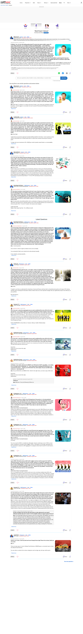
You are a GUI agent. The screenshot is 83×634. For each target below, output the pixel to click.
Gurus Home (3, 5)
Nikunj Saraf (16, 36)
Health (25, 28)
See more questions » (69, 561)
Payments (27, 2)
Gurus (60, 2)
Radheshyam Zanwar (18, 332)
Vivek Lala (16, 263)
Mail (34, 2)
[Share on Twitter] (67, 73)
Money (45, 2)
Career (57, 28)
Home (21, 2)
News (38, 2)
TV (64, 2)
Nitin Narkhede (17, 152)
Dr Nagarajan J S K (18, 393)
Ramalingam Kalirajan (18, 185)
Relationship (47, 28)
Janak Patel (16, 534)
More (68, 2)
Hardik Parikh (16, 117)
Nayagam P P (16, 304)
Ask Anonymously (57, 80)
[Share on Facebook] (63, 73)
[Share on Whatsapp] (59, 73)
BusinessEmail (54, 2)
